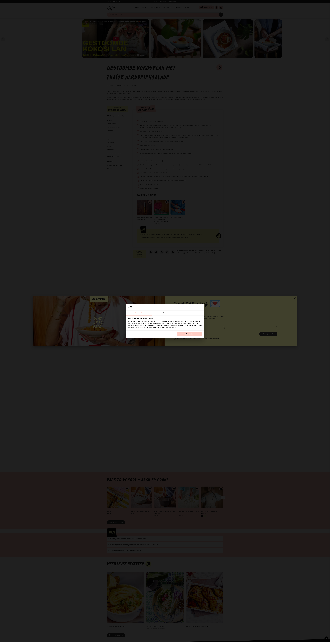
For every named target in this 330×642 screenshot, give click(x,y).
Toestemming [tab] (139, 313)
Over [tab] (190, 313)
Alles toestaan (189, 334)
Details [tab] (165, 313)
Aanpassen (163, 334)
